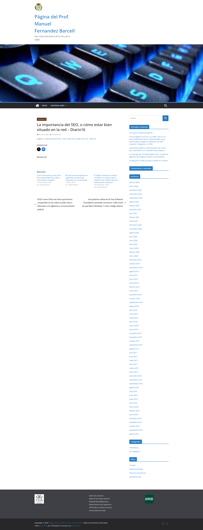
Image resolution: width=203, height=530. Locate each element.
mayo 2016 (133, 399)
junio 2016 (133, 395)
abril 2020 (133, 244)
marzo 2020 (134, 248)
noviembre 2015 (135, 422)
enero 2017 (133, 372)
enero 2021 (133, 221)
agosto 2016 (134, 387)
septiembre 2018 (136, 302)
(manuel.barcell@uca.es (98, 501)
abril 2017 (133, 364)
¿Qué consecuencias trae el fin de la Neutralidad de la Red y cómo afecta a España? (49, 177)
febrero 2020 (134, 252)
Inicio (44, 105)
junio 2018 (133, 314)
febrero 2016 (134, 411)
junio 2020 (133, 240)
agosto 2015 (134, 434)
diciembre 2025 (135, 190)
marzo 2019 (134, 283)
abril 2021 (133, 213)
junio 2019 (133, 279)
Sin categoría (134, 451)
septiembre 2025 (136, 198)
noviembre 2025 (135, 194)
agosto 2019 (134, 271)
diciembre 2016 (135, 376)
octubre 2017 (134, 341)
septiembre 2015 (136, 430)
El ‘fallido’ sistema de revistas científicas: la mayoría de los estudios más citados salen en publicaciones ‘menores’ (106, 179)
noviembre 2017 (135, 337)
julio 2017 (133, 353)
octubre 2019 (134, 264)
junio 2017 (133, 356)
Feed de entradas (136, 469)
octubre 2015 (134, 426)
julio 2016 (133, 391)
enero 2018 (133, 329)
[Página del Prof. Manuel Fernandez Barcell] (37, 105)
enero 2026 (133, 186)
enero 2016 (133, 414)
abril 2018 (133, 322)
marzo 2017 (134, 368)
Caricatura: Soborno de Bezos (141, 133)
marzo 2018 (134, 325)
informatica (42, 119)
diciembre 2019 (135, 260)
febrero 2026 (134, 182)
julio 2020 (133, 236)
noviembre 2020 (135, 229)
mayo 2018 (133, 318)
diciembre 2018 (135, 294)
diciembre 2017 (135, 333)
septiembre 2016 (136, 383)
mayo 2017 (133, 360)
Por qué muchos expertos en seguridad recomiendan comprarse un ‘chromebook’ (76, 177)
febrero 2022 (134, 205)
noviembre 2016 (135, 380)
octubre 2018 (134, 298)
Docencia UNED (57, 105)
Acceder (132, 465)
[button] (65, 105)
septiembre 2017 (136, 345)
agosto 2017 (134, 349)
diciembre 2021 (135, 209)
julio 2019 (133, 275)
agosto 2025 (134, 202)
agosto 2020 (134, 233)
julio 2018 (133, 310)
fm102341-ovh (56, 135)
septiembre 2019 (136, 267)
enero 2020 (133, 256)
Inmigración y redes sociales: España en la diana (148, 160)
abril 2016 (133, 403)
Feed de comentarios (137, 473)
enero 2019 (133, 291)
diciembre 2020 (135, 225)
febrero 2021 (134, 217)
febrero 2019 (134, 287)
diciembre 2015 (135, 418)
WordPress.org (135, 477)
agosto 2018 (134, 306)
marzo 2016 (134, 407)
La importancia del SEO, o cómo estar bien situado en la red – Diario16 (69, 139)
